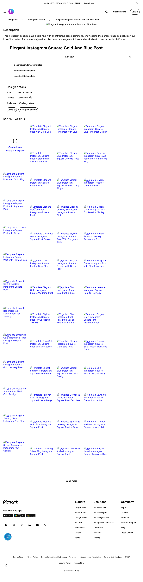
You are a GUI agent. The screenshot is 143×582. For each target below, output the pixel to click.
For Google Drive (101, 517)
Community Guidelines (112, 557)
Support (124, 507)
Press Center (127, 532)
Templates (80, 527)
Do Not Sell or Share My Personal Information (58, 557)
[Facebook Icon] (6, 525)
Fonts (77, 537)
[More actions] (49, 129)
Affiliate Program (128, 522)
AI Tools (78, 522)
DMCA (127, 557)
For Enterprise (100, 507)
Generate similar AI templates (28, 65)
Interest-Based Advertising (90, 557)
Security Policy (65, 563)
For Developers (101, 512)
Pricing (97, 537)
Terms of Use (18, 557)
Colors (78, 532)
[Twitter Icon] (14, 525)
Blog (123, 527)
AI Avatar (98, 532)
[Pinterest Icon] (45, 525)
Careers (124, 512)
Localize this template (24, 76)
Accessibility (79, 563)
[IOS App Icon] (8, 516)
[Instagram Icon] (22, 525)
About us (125, 517)
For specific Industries (104, 522)
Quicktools (98, 527)
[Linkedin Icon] (29, 525)
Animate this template (24, 70)
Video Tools (80, 512)
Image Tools (80, 507)
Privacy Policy (32, 557)
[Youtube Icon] (37, 525)
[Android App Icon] (19, 516)
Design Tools (81, 517)
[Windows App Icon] (30, 516)
